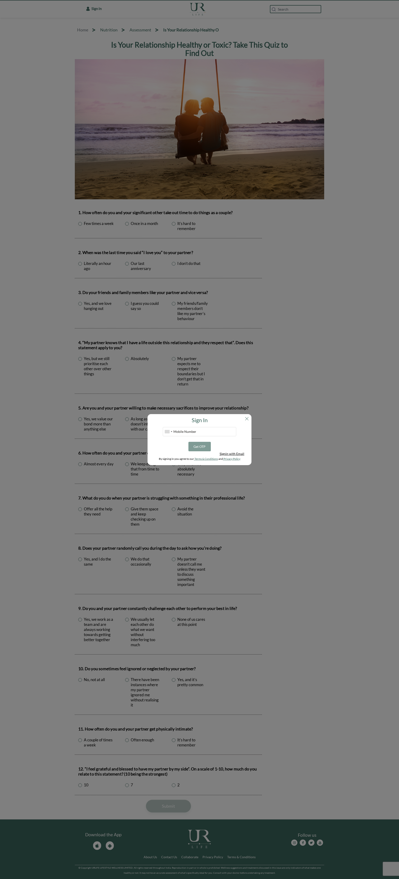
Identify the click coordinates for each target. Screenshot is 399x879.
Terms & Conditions (206, 459)
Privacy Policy (231, 459)
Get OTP (199, 447)
